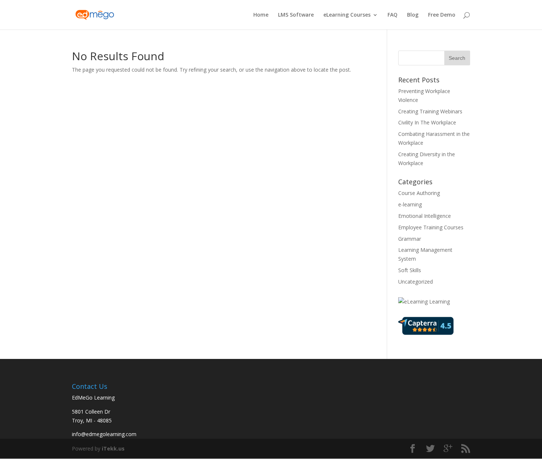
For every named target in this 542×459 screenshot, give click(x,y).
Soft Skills (409, 270)
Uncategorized (415, 281)
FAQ (392, 15)
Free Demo (441, 15)
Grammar (409, 238)
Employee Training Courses (430, 227)
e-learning (410, 204)
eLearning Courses (347, 15)
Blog (412, 15)
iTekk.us (113, 448)
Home (260, 15)
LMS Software (296, 15)
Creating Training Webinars (430, 111)
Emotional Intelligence (424, 215)
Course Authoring (419, 192)
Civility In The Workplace (427, 122)
